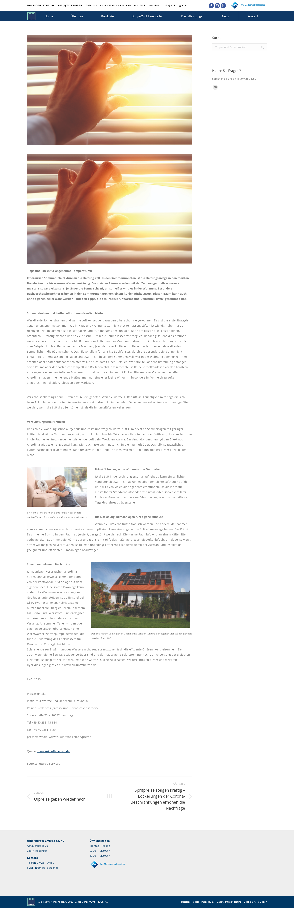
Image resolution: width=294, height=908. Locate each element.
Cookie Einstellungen (255, 901)
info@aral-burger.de (175, 5)
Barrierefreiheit (190, 901)
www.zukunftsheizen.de (53, 751)
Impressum (207, 901)
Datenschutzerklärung (229, 901)
